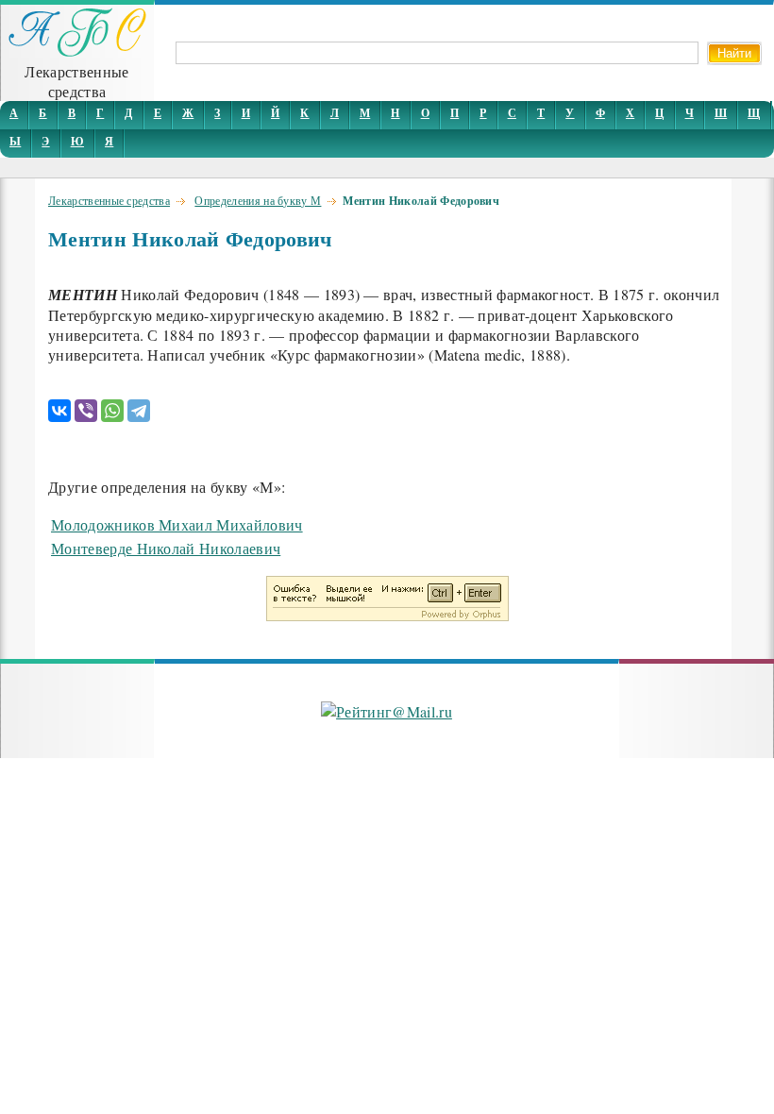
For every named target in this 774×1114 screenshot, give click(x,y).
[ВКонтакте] (59, 410)
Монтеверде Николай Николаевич (165, 548)
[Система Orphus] (387, 615)
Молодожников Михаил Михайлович (177, 524)
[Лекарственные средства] (77, 51)
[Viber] (86, 410)
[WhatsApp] (112, 410)
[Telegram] (138, 410)
